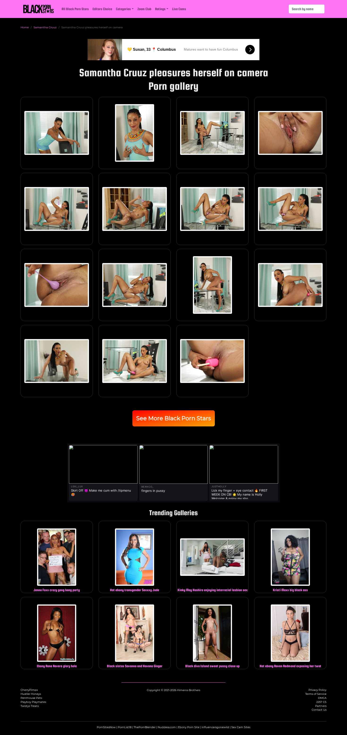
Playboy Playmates (33, 702)
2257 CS (321, 702)
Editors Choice (102, 9)
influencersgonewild (215, 727)
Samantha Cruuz (45, 27)
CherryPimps (29, 690)
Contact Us (319, 709)
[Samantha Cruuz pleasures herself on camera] (57, 133)
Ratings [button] (160, 9)
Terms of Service (315, 694)
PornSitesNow (106, 727)
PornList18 (124, 727)
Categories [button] (123, 9)
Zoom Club (144, 9)
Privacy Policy (317, 690)
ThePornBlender (145, 727)
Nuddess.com (167, 727)
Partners (320, 706)
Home (25, 27)
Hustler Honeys (31, 694)
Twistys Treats (30, 706)
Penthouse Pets (31, 698)
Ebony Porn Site (188, 727)
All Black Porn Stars (75, 9)
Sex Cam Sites (240, 727)
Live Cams (179, 9)
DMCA (322, 698)
